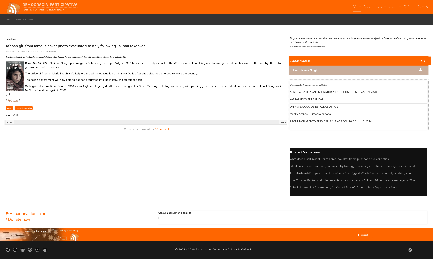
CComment (162, 129)
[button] (357, 6)
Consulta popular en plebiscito (174, 213)
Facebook (363, 235)
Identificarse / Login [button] (305, 70)
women (9, 108)
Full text (12, 100)
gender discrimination (23, 108)
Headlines (52, 51)
